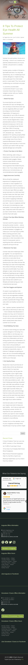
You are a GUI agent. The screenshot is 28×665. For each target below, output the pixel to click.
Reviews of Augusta (8, 548)
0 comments (10, 39)
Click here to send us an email (10, 536)
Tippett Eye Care (8, 37)
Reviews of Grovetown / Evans (12, 616)
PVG (22, 659)
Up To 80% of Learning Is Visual (12, 446)
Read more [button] (6, 504)
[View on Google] (4, 493)
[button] (1, 501)
